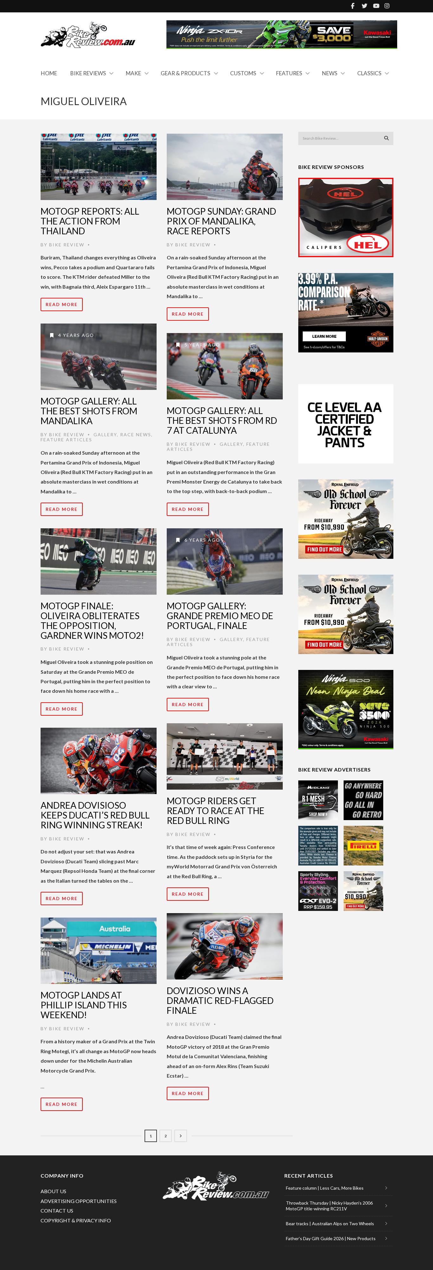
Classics (369, 73)
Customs (243, 73)
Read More (62, 304)
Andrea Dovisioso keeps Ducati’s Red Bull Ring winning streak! (95, 815)
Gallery (105, 434)
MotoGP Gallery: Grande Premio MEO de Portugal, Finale (220, 615)
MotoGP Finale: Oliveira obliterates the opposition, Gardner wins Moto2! (92, 620)
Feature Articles (66, 439)
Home (49, 73)
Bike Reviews (88, 73)
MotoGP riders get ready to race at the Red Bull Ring (215, 810)
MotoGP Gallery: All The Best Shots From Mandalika (89, 411)
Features (289, 73)
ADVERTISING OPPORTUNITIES (79, 1201)
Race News (135, 434)
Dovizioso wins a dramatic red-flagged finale (220, 1000)
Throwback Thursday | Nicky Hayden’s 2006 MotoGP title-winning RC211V (329, 1205)
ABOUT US (53, 1191)
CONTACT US (57, 1210)
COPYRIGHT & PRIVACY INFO (76, 1220)
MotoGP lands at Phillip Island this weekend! (84, 1005)
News (329, 73)
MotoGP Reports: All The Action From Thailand (90, 221)
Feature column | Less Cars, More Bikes (325, 1188)
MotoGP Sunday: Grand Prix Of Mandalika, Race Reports (221, 221)
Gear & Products (185, 73)
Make (133, 73)
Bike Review (66, 244)
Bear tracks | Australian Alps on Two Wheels (330, 1223)
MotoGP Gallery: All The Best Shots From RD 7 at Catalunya (222, 420)
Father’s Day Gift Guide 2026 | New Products (331, 1238)
